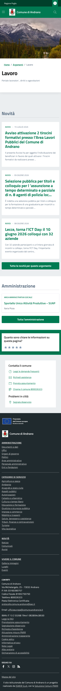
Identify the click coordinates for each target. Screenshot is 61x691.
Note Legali (7, 646)
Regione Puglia (10, 3)
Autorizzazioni (8, 494)
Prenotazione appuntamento (15, 622)
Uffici (4, 450)
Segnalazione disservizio (13, 625)
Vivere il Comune (11, 559)
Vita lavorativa (9, 528)
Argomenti (18, 64)
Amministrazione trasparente (16, 636)
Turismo (5, 525)
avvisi (8, 126)
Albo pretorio (8, 649)
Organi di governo (10, 453)
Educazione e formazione (14, 505)
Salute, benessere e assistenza (16, 518)
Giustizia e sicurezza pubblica (16, 508)
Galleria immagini (10, 563)
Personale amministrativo (14, 464)
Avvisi (5, 549)
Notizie (5, 542)
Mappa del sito (9, 677)
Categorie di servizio (14, 477)
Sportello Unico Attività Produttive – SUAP (29, 303)
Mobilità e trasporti (11, 515)
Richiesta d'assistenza (12, 629)
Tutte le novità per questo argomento (30, 266)
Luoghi (5, 566)
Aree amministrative (12, 460)
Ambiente (6, 484)
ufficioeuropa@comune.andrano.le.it (25, 609)
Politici (5, 457)
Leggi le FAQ (8, 619)
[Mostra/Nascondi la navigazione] (3, 12)
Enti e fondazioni (10, 467)
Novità (5, 538)
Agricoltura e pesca (11, 481)
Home (7, 64)
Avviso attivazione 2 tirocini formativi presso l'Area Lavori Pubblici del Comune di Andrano (30, 139)
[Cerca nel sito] (55, 12)
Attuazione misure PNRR (14, 632)
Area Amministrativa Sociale (18, 297)
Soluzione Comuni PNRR (46, 686)
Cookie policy (8, 639)
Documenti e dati (10, 447)
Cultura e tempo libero (12, 501)
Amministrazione (12, 442)
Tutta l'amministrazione (30, 319)
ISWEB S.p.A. (22, 686)
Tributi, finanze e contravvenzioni (18, 522)
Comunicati (7, 546)
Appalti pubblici (9, 491)
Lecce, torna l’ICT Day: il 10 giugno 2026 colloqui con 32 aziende (29, 233)
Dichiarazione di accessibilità (15, 652)
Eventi (5, 570)
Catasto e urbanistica (12, 498)
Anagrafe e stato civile (12, 488)
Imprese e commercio (12, 511)
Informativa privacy (11, 642)
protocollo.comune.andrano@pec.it (18, 604)
